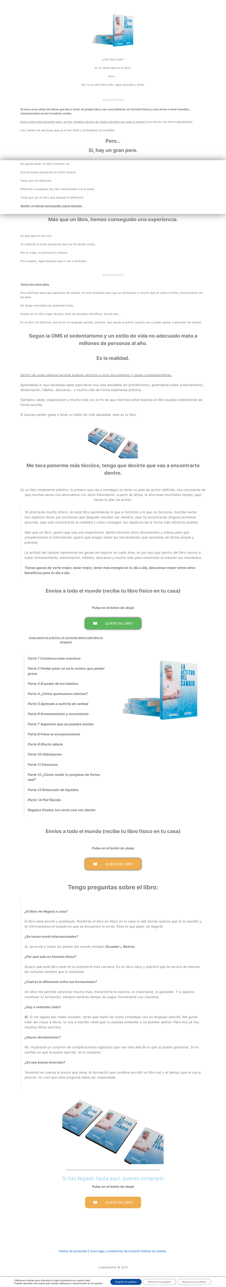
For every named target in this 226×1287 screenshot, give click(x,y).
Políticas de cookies (153, 1251)
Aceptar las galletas (126, 1281)
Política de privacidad (73, 1251)
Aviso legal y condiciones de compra (113, 1251)
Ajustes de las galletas (194, 1281)
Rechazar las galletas (159, 1281)
